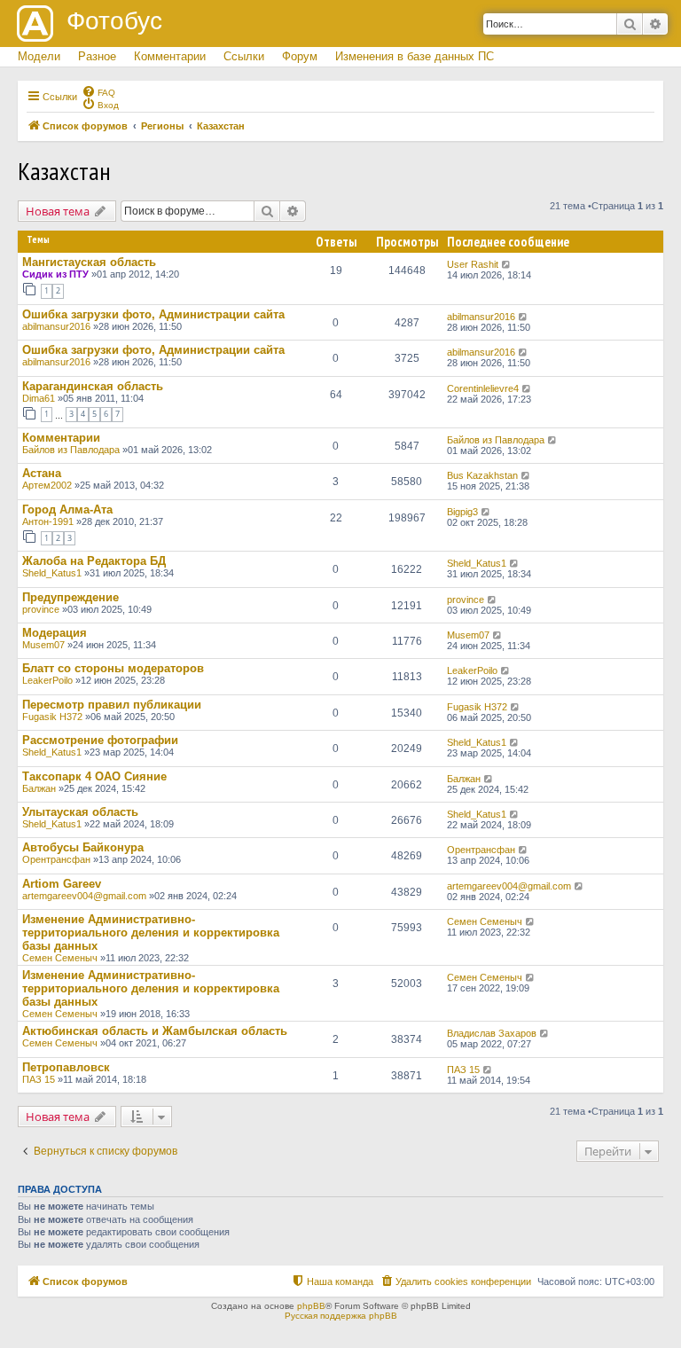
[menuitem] (98, 91)
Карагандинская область (92, 386)
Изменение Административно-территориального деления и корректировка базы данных (150, 932)
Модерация (54, 632)
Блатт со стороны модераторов (113, 668)
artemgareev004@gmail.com (84, 895)
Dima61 (38, 398)
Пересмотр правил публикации (111, 704)
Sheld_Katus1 (52, 573)
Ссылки (243, 56)
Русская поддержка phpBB (341, 1316)
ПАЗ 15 (38, 1079)
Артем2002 (47, 485)
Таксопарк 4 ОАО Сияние (94, 776)
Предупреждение (70, 597)
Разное (97, 56)
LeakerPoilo (47, 680)
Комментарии (170, 56)
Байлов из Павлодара (71, 449)
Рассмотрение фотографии (100, 740)
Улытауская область (80, 812)
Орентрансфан (56, 859)
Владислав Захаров (491, 1033)
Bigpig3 (462, 511)
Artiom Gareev (61, 883)
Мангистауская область (89, 262)
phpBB (311, 1306)
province (40, 609)
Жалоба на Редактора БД (94, 561)
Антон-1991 (48, 521)
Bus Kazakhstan (482, 475)
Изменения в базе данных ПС (414, 56)
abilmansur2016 (56, 326)
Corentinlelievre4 (483, 388)
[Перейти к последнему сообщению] (507, 264)
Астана (41, 473)
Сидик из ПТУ (55, 274)
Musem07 (43, 644)
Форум (299, 56)
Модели (39, 56)
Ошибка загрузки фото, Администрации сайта (153, 314)
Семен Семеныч (60, 957)
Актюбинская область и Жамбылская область (154, 1031)
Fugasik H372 (52, 716)
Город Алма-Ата (67, 509)
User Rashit (472, 264)
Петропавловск (66, 1067)
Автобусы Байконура (83, 847)
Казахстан (64, 170)
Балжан (39, 788)
